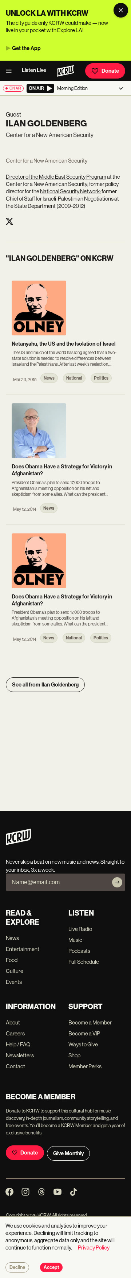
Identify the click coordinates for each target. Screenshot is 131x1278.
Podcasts (79, 951)
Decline (17, 1267)
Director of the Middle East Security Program (56, 177)
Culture (14, 971)
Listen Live (34, 70)
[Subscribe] (117, 882)
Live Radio (80, 929)
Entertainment (22, 949)
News (12, 938)
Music (75, 940)
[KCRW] (18, 843)
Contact (15, 1066)
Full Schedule (83, 962)
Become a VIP (84, 1033)
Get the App (26, 48)
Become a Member (90, 1022)
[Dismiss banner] (121, 10)
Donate (110, 71)
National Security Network (70, 191)
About (13, 1022)
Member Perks (85, 1066)
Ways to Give (83, 1044)
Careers (15, 1033)
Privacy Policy (94, 1247)
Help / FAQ (18, 1044)
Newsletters (20, 1055)
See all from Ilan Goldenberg (45, 684)
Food (11, 960)
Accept (51, 1267)
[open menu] (11, 71)
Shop (74, 1055)
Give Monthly (68, 1153)
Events (14, 982)
